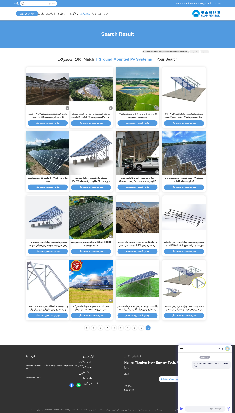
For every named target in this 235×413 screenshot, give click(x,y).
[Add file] (228, 409)
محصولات (85, 13)
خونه (105, 13)
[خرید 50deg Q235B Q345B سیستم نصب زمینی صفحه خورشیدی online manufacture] (91, 217)
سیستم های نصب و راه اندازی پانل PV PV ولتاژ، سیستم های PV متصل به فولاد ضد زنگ (184, 117)
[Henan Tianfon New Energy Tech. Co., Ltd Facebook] (71, 385)
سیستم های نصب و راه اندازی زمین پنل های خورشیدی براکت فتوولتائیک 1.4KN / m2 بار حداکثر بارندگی (184, 245)
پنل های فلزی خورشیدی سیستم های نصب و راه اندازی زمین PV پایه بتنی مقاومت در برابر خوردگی (137, 245)
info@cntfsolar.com (170, 379)
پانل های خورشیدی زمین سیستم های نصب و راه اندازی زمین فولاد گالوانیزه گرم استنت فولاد (137, 309)
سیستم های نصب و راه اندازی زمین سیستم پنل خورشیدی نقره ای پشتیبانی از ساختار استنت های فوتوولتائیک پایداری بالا (184, 309)
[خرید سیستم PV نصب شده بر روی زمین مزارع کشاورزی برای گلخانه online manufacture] (184, 153)
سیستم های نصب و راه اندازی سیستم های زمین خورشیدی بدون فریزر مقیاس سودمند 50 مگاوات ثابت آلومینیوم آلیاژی (47, 245)
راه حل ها (62, 13)
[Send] (181, 409)
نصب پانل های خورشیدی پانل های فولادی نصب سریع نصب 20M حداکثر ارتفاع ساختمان (91, 309)
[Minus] (181, 348)
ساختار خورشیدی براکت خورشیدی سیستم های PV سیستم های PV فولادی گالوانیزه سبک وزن (91, 117)
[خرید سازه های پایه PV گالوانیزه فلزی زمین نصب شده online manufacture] (47, 153)
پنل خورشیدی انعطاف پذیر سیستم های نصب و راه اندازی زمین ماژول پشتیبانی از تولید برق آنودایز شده (48, 309)
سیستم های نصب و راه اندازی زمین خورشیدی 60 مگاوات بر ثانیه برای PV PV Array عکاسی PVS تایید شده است (91, 181)
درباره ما (96, 13)
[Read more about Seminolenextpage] (93, 327)
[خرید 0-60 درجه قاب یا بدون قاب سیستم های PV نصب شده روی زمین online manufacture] (137, 89)
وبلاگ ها (74, 13)
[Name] (23, 3)
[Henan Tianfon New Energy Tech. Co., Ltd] (206, 14)
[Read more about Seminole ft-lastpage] (86, 327)
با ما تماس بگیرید (46, 13)
